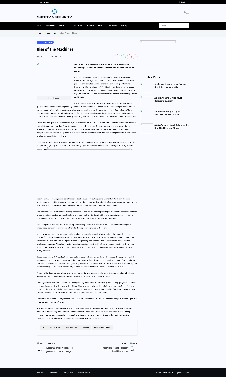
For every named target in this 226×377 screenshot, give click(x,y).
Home (39, 33)
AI (43, 327)
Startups (124, 25)
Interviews (50, 25)
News (39, 25)
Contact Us (54, 373)
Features (63, 25)
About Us (40, 373)
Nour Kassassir (71, 327)
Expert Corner (77, 25)
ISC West (113, 25)
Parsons (86, 327)
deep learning (55, 327)
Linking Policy (68, 373)
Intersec (101, 25)
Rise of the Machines (102, 327)
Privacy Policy (84, 373)
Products (90, 25)
